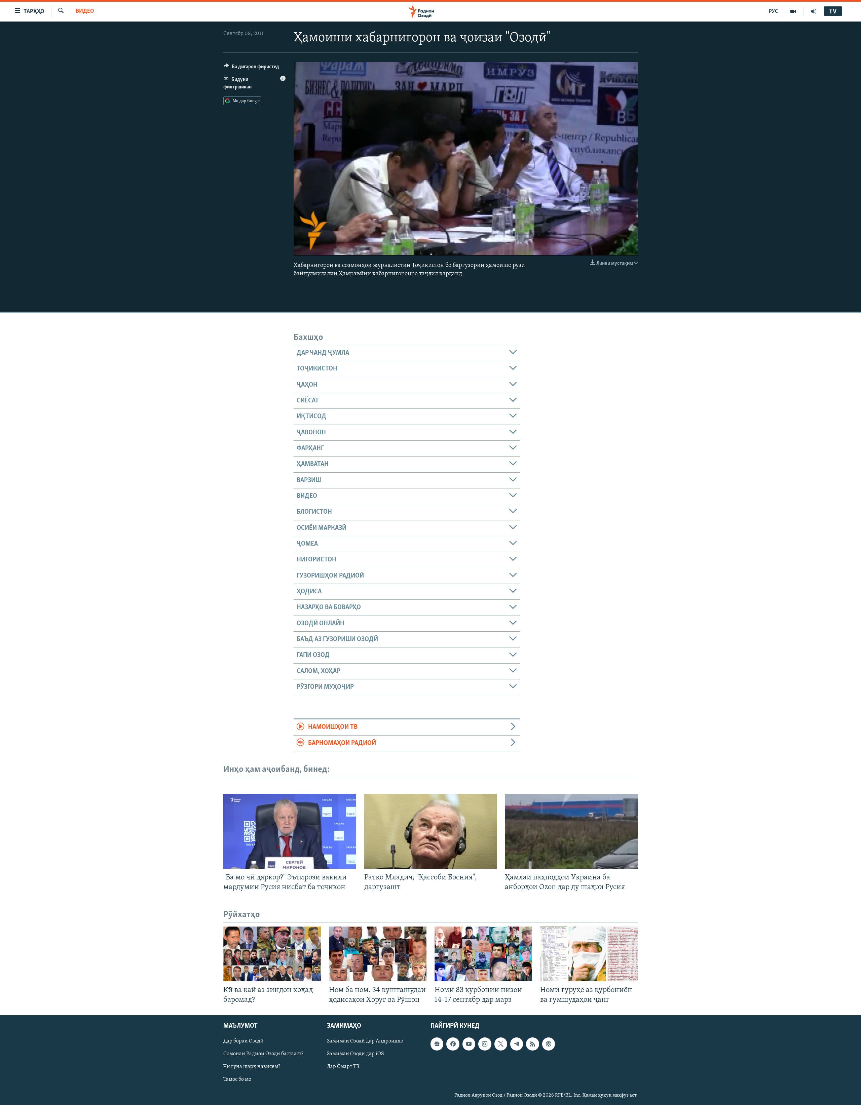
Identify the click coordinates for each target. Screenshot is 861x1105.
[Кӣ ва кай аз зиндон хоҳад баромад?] (272, 953)
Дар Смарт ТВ (343, 1067)
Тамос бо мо (237, 1079)
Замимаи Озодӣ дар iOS (355, 1054)
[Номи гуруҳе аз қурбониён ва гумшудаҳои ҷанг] (589, 953)
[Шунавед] (813, 11)
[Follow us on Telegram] (516, 1044)
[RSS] (532, 1044)
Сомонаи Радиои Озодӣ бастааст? (263, 1054)
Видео (85, 11)
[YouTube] (793, 11)
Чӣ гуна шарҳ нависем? (251, 1067)
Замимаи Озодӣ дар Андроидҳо (365, 1041)
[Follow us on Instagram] (484, 1044)
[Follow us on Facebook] (452, 1044)
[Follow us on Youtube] (468, 1044)
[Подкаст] (548, 1044)
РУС (773, 11)
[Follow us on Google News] (436, 1044)
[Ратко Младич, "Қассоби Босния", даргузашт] (430, 831)
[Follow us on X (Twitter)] (500, 1044)
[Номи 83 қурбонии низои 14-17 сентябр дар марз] (483, 953)
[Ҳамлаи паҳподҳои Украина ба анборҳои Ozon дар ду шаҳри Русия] (571, 831)
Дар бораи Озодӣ (243, 1041)
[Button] (251, 68)
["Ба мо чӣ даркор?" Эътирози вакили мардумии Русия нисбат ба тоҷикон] (289, 831)
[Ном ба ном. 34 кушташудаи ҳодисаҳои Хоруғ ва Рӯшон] (377, 953)
